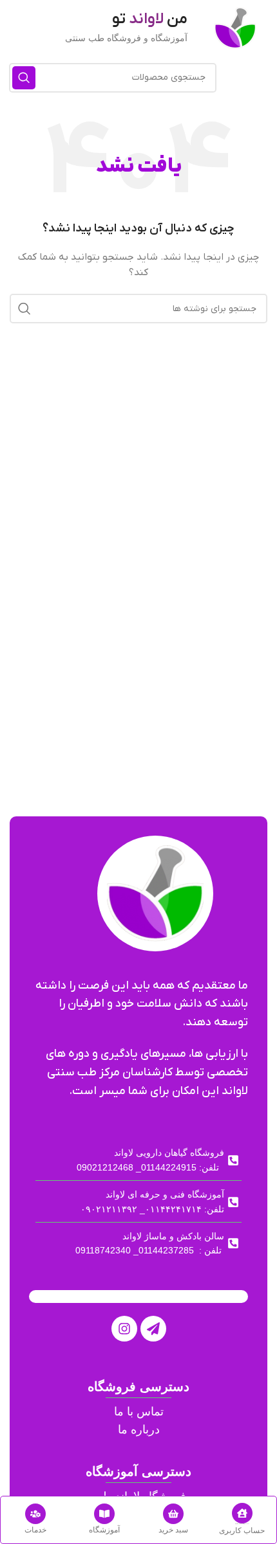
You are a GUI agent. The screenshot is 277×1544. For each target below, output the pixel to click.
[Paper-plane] (153, 1329)
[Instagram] (124, 1329)
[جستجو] (23, 77)
